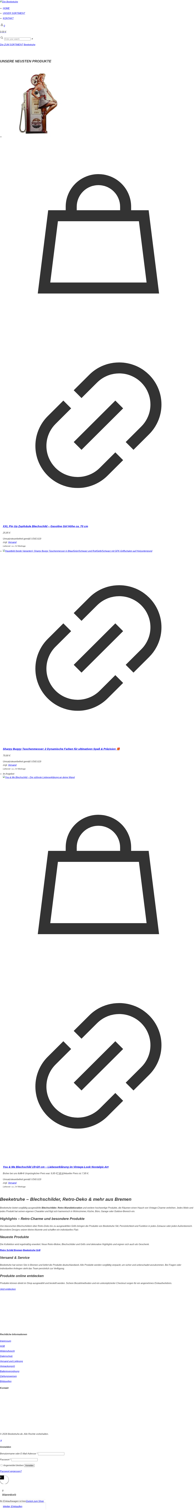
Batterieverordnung (9, 1371)
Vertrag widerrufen (9, 1428)
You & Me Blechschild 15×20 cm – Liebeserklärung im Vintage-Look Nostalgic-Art (56, 1166)
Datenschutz (6, 1356)
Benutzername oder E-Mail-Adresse (18, 1453)
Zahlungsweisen (8, 1376)
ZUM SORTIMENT (13, 44)
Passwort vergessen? (11, 1471)
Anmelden (29, 1465)
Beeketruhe (29, 44)
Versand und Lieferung (11, 1361)
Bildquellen (6, 1381)
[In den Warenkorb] (98, 328)
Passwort (5, 1459)
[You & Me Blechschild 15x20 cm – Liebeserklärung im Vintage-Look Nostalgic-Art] (98, 777)
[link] (32, 39)
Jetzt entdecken (8, 1289)
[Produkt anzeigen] (98, 519)
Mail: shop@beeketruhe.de (13, 1402)
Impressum (5, 1341)
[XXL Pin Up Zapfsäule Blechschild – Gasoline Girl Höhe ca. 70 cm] (98, 103)
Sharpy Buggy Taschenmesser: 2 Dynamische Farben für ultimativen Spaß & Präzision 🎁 (61, 748)
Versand (12, 542)
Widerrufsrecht (7, 1351)
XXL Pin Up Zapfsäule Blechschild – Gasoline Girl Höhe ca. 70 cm (45, 526)
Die (2, 44)
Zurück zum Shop (35, 1501)
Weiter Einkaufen (12, 1506)
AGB (2, 1346)
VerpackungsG (7, 1366)
